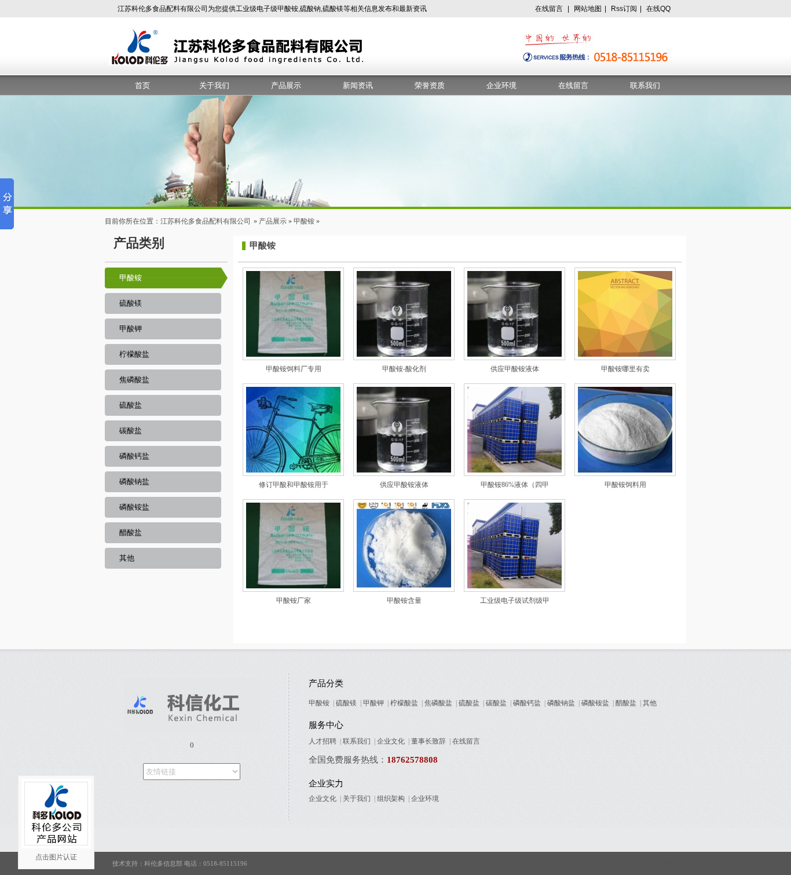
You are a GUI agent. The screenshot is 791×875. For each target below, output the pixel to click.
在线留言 (549, 9)
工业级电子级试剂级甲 (515, 600)
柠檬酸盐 (134, 354)
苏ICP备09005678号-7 (649, 863)
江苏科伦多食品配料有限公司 (205, 221)
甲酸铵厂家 (293, 600)
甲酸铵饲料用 (625, 485)
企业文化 (391, 741)
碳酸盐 (130, 430)
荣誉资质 (430, 85)
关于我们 (214, 85)
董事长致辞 (428, 741)
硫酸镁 (130, 303)
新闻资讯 (358, 85)
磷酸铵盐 (134, 507)
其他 (126, 558)
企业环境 (501, 85)
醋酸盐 (130, 532)
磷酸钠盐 (134, 481)
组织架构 (391, 799)
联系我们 (645, 85)
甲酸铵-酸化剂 (404, 369)
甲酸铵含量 (404, 600)
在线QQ (658, 9)
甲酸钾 (130, 328)
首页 (142, 85)
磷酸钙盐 (134, 456)
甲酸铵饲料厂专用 (293, 369)
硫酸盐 (130, 405)
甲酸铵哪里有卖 (625, 369)
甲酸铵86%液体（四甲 (515, 485)
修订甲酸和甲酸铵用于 (293, 485)
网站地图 (588, 9)
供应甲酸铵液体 (514, 369)
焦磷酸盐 (134, 379)
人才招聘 (322, 741)
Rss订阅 (624, 9)
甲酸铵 (304, 221)
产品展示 (286, 85)
